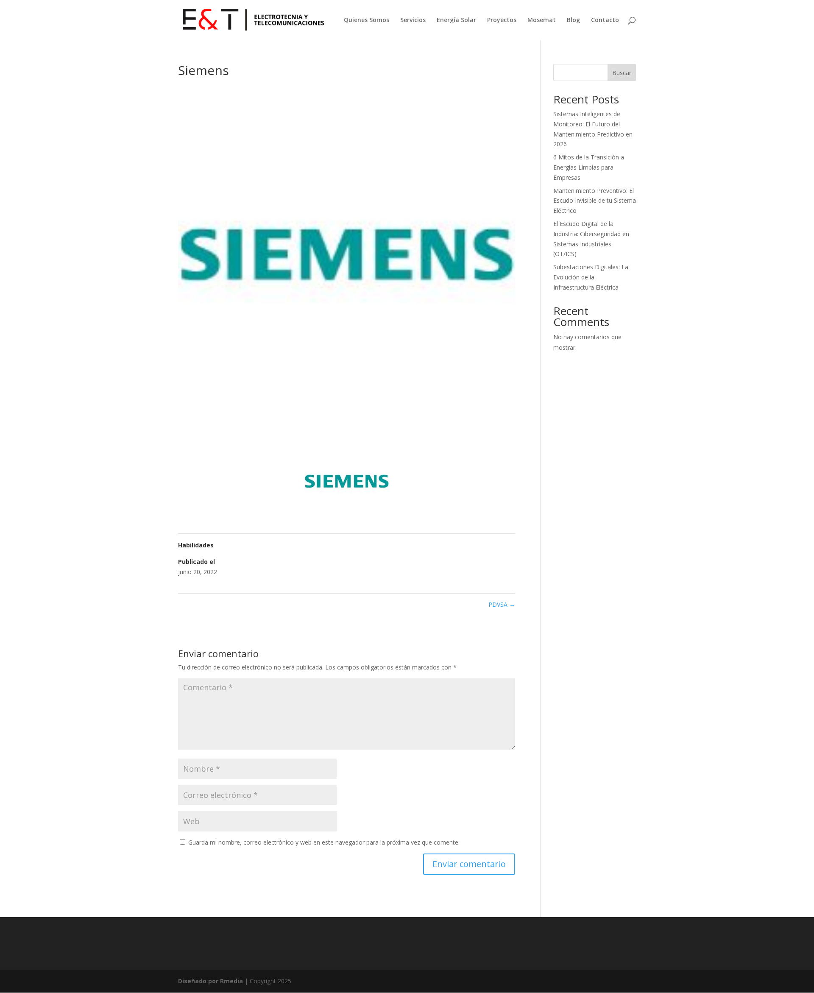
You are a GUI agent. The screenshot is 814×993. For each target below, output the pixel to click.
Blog (573, 20)
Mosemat (541, 20)
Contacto (605, 20)
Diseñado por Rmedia (210, 981)
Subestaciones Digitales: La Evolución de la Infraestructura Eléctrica (590, 277)
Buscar (621, 73)
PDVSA (501, 604)
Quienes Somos (366, 20)
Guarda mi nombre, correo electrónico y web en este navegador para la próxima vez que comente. (324, 842)
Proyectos (501, 20)
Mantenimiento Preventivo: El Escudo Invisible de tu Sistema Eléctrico (594, 201)
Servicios (413, 20)
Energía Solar (456, 20)
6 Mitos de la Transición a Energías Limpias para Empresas (588, 167)
